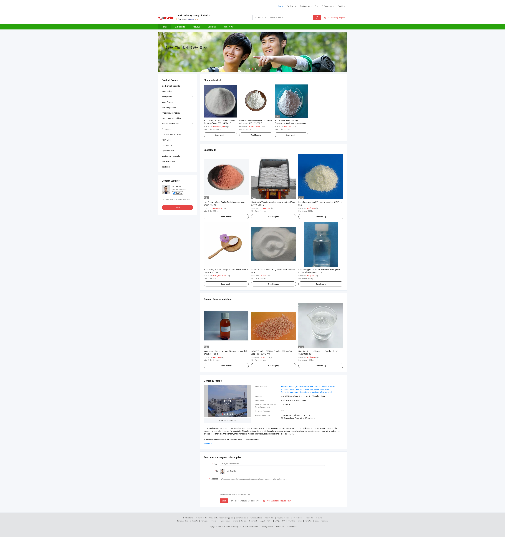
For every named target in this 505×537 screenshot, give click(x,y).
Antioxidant (166, 129)
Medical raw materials (171, 156)
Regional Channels (283, 518)
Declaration (280, 526)
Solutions (212, 27)
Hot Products (188, 518)
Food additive (167, 145)
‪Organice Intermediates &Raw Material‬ (316, 392)
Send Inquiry (220, 135)
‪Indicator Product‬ (288, 386)
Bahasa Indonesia (321, 521)
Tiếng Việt (308, 521)
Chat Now (178, 193)
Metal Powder (167, 102)
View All (207, 443)
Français (214, 521)
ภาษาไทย (291, 521)
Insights (319, 518)
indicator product (169, 107)
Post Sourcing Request (336, 17)
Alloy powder (167, 96)
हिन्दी (283, 521)
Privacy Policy (292, 526)
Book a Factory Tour (227, 420)
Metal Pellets (167, 91)
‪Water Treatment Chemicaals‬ (301, 389)
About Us (196, 27)
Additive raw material (170, 123)
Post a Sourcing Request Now (277, 500)
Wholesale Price (256, 518)
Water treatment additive (172, 118)
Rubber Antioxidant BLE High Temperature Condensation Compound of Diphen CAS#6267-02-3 (290, 123)
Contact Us (228, 27)
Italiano (235, 521)
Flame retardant (168, 161)
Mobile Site (309, 518)
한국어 (269, 521)
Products (181, 27)
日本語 (277, 521)
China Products (201, 518)
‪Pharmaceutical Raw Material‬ (308, 386)
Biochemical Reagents (171, 86)
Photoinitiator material (171, 113)
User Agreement (267, 526)
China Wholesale (242, 518)
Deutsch (244, 521)
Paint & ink (166, 140)
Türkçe (299, 521)
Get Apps (328, 6)
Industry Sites (269, 518)
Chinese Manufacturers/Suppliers (221, 518)
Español (195, 521)
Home (164, 27)
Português (204, 521)
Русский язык (225, 521)
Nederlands (253, 521)
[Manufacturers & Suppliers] (175, 5)
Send (224, 500)
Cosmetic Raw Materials (171, 134)
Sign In (280, 6)
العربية (262, 521)
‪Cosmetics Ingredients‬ (290, 392)
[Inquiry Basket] (316, 6)
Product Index (298, 518)
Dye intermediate (168, 150)
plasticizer (166, 167)
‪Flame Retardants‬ (321, 389)
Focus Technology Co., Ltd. (235, 526)
